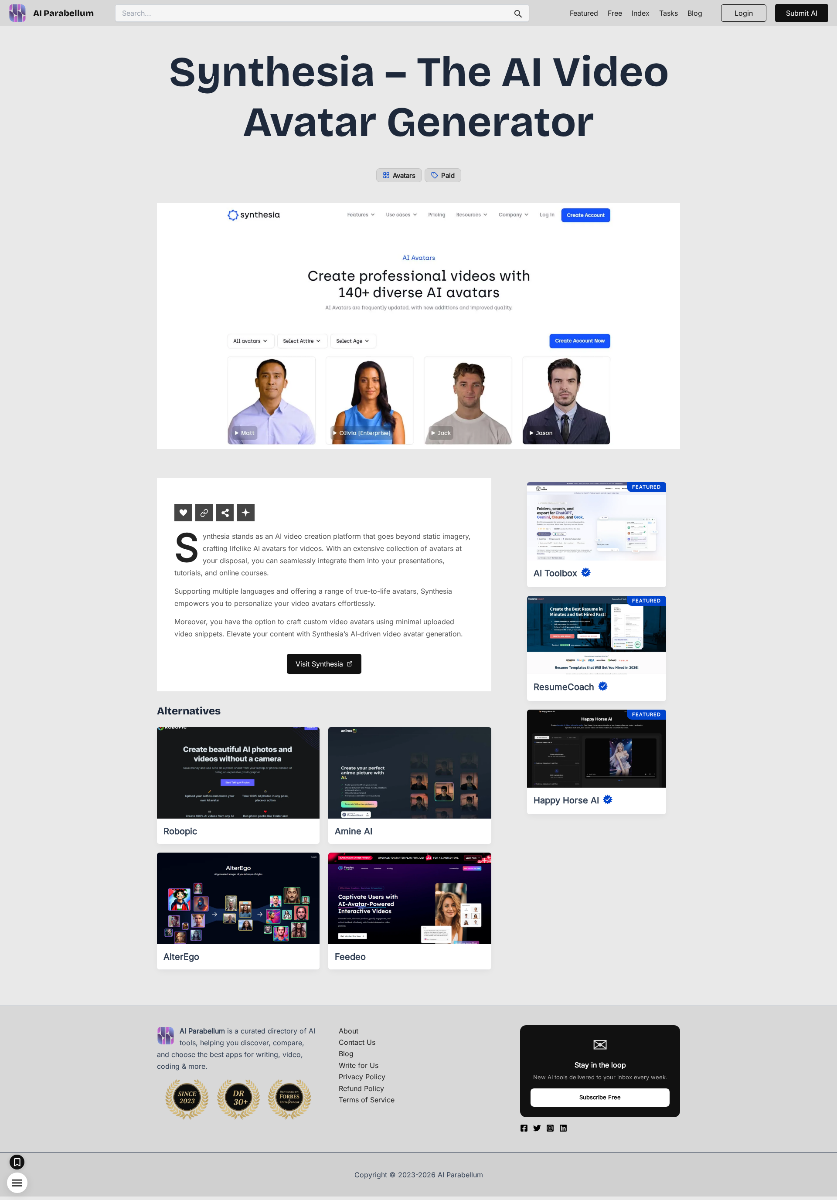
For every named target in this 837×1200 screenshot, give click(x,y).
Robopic (180, 831)
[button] (801, 13)
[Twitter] (537, 1128)
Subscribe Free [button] (600, 1097)
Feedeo (350, 957)
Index (641, 13)
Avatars (404, 175)
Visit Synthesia (319, 663)
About (348, 1031)
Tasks (668, 13)
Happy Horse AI (566, 800)
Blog (694, 13)
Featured (584, 13)
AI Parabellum (63, 13)
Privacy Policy (362, 1076)
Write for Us (358, 1065)
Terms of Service (367, 1099)
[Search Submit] (518, 13)
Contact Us (357, 1042)
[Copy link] (204, 512)
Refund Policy (361, 1088)
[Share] (225, 512)
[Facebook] (524, 1128)
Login (744, 13)
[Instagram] (550, 1128)
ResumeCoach (564, 687)
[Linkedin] (563, 1128)
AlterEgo (181, 957)
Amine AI (353, 831)
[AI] (246, 512)
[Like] (183, 512)
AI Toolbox (555, 573)
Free (615, 13)
